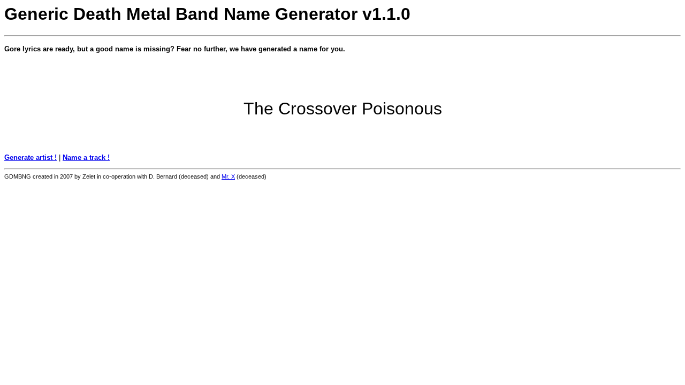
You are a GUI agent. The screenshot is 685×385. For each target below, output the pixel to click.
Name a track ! (86, 157)
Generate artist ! (30, 157)
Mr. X (228, 176)
